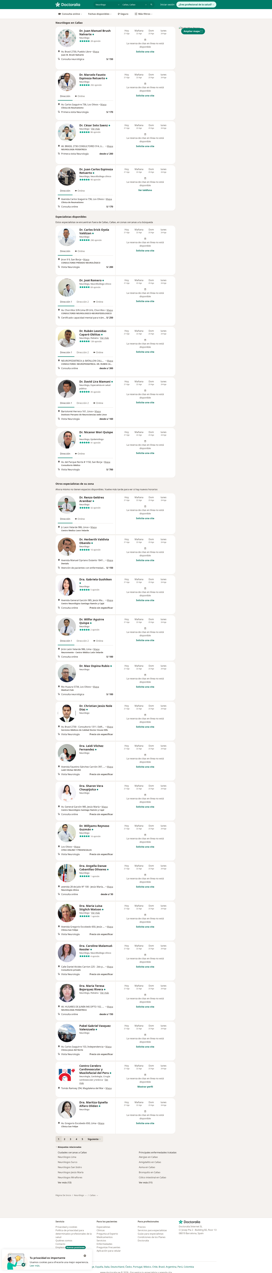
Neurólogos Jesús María (70, 1172)
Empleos (70, 1247)
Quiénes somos (64, 1240)
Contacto (60, 1243)
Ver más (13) (64, 1182)
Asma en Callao (147, 1167)
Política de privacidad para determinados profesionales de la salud (74, 1234)
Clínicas (101, 1230)
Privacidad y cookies (66, 1226)
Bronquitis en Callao (149, 1172)
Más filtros (144, 13)
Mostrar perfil (145, 1086)
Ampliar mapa (192, 31)
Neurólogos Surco (67, 1162)
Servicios (101, 1240)
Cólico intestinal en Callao (152, 1177)
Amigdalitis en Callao (150, 1162)
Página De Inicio (63, 1195)
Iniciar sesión (167, 4)
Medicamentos (105, 1237)
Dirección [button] (65, 96)
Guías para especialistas (150, 1233)
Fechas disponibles (98, 13)
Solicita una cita (145, 51)
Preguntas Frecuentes (108, 1247)
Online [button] (81, 96)
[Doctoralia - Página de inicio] (73, 4)
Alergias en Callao (148, 1157)
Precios (142, 1226)
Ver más (95, 128)
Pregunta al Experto (107, 1233)
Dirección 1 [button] (66, 301)
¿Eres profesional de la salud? (195, 4)
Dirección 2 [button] (83, 301)
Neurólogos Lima (67, 1157)
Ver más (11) (145, 1182)
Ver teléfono (145, 190)
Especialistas (103, 1226)
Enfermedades (104, 1243)
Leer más (35, 1265)
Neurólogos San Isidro (70, 1167)
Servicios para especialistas (152, 1230)
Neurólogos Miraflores (70, 1177)
